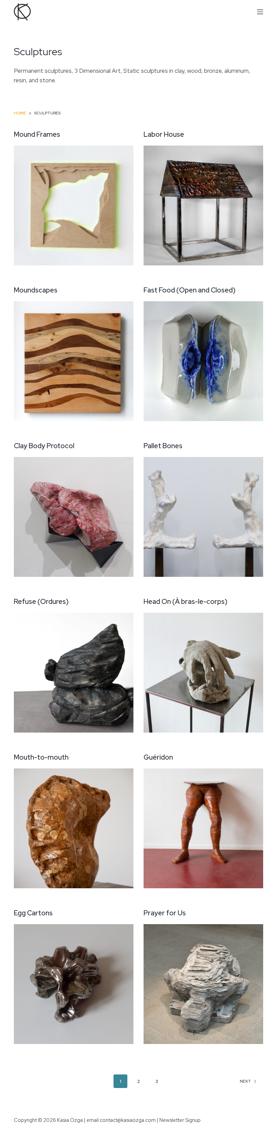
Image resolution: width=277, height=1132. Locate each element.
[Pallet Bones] (203, 517)
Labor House (164, 134)
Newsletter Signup (180, 1120)
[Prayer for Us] (203, 984)
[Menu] (260, 12)
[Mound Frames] (73, 205)
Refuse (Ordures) (41, 601)
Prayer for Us (165, 913)
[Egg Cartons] (73, 984)
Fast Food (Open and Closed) (189, 290)
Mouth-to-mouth (41, 757)
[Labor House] (203, 205)
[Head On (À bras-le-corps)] (203, 673)
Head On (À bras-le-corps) (185, 601)
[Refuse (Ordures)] (73, 673)
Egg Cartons (33, 913)
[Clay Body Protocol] (73, 517)
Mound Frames (37, 134)
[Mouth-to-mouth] (73, 828)
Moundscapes (35, 290)
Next (245, 1081)
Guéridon (158, 757)
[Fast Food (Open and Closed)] (203, 361)
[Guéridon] (203, 828)
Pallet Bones (163, 445)
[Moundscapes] (73, 361)
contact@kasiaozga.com (128, 1120)
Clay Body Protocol (44, 445)
